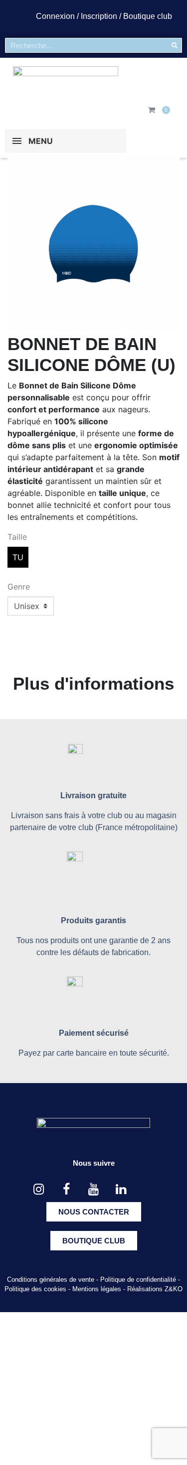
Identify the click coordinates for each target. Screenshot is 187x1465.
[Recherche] (174, 45)
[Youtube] (93, 1189)
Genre (18, 587)
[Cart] (151, 110)
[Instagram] (38, 1189)
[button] (93, 1211)
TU (17, 557)
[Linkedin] (121, 1189)
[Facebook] (66, 1189)
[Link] (148, 1189)
